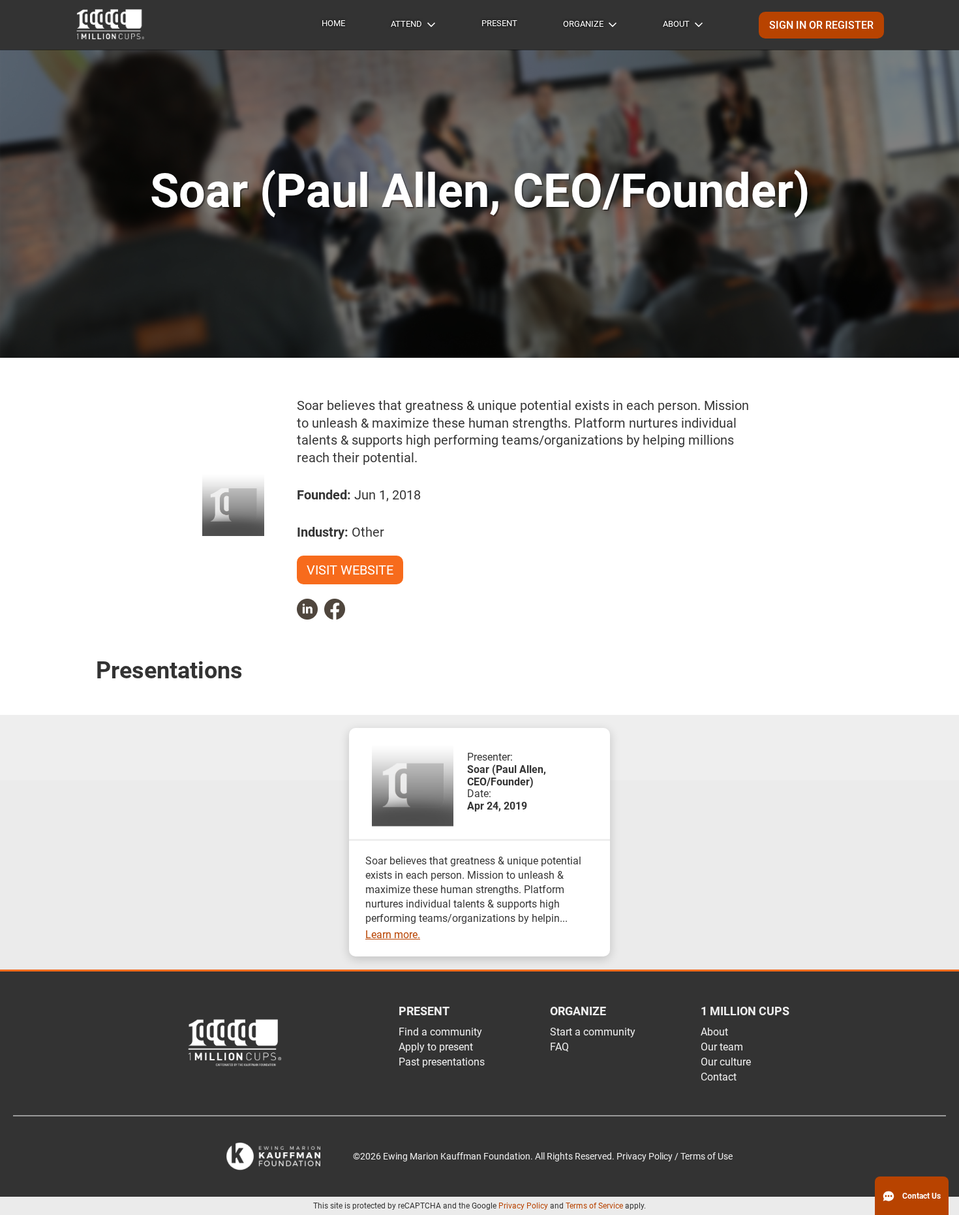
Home (333, 23)
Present (499, 23)
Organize (583, 24)
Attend (406, 24)
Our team (722, 1047)
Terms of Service (594, 1205)
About (676, 24)
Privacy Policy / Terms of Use (674, 1156)
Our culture (726, 1062)
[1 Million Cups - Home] (111, 24)
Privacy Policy (523, 1205)
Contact (719, 1077)
